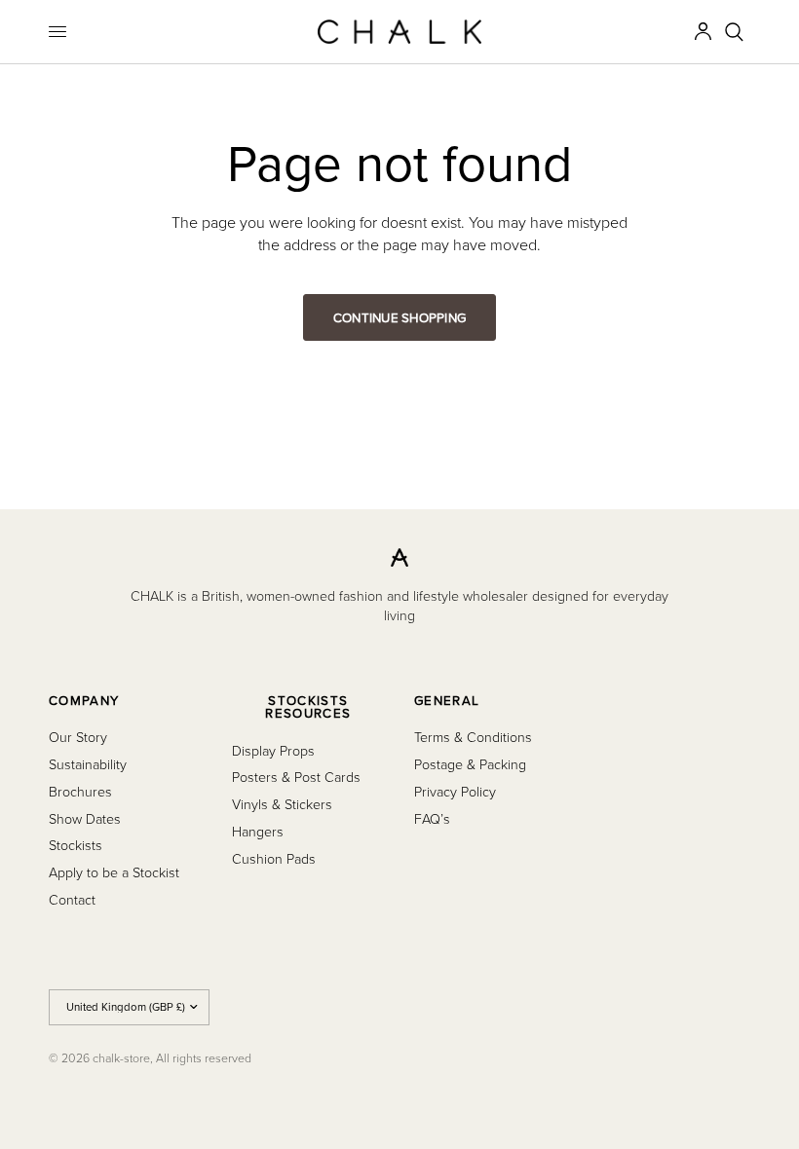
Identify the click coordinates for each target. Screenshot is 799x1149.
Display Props (273, 750)
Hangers (258, 831)
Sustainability (88, 764)
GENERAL (446, 700)
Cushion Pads (274, 858)
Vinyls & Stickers (282, 804)
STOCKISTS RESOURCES (308, 707)
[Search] (734, 31)
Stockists (75, 844)
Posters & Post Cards (296, 776)
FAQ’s (432, 818)
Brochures (80, 791)
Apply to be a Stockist (114, 872)
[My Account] (703, 31)
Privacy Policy (455, 791)
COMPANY (84, 700)
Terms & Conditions (473, 736)
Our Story (78, 736)
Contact (72, 899)
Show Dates (85, 818)
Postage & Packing (470, 764)
